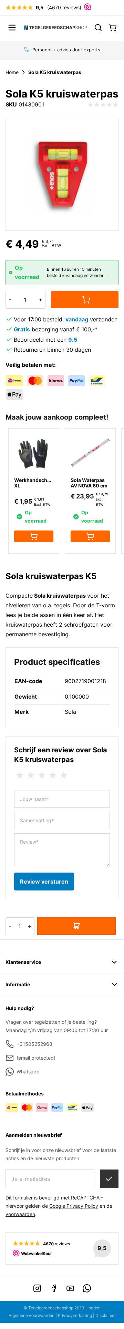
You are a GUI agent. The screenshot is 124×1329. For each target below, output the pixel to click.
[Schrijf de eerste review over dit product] (102, 105)
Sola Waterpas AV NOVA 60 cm (89, 482)
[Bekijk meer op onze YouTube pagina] (70, 1288)
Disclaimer (105, 1315)
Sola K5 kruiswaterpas (54, 72)
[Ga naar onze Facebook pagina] (54, 1288)
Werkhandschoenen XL (38, 482)
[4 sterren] (52, 775)
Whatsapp (28, 1071)
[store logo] (55, 27)
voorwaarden (20, 1214)
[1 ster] (19, 775)
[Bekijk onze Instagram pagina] (37, 1288)
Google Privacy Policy (73, 1206)
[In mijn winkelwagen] (84, 299)
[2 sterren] (30, 775)
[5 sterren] (63, 775)
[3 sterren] (41, 775)
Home (12, 72)
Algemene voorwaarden (31, 1315)
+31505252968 (34, 1044)
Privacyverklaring (75, 1315)
